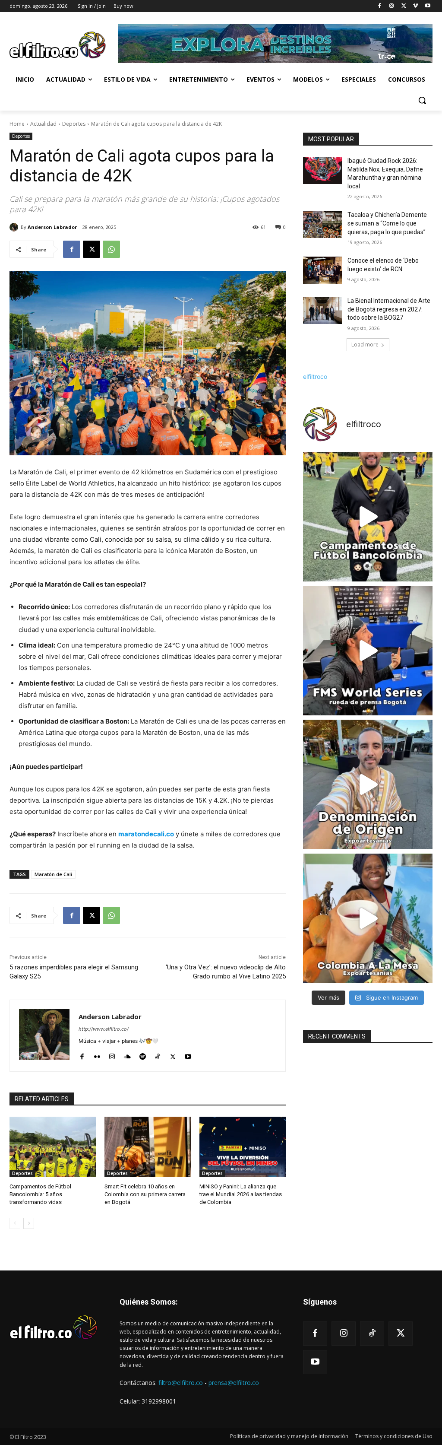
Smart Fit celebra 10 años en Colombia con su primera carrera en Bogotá (145, 1194)
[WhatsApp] (111, 249)
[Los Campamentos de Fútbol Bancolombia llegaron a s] (368, 516)
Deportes (73, 123)
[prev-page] (14, 1223)
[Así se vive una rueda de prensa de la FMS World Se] (368, 650)
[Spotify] (142, 1054)
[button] (422, 100)
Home (17, 123)
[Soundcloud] (127, 1054)
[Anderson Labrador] (15, 227)
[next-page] (28, 1223)
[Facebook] (380, 6)
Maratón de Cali (53, 874)
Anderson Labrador (52, 227)
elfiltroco (315, 376)
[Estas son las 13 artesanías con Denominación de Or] (368, 784)
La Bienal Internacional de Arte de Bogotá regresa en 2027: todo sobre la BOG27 (388, 309)
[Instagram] (392, 6)
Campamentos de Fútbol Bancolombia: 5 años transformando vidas (40, 1194)
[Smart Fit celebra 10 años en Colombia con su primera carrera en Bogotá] (147, 1147)
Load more (365, 344)
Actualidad (43, 123)
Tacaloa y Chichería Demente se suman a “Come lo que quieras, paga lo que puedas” (387, 223)
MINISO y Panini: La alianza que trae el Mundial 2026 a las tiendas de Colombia (240, 1194)
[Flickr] (97, 1054)
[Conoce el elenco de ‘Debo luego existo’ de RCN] (322, 270)
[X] (404, 6)
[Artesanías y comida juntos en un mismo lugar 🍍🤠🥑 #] (368, 918)
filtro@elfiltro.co (180, 1382)
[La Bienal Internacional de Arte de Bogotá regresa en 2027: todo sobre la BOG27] (322, 310)
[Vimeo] (415, 6)
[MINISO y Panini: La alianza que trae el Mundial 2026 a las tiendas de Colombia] (242, 1147)
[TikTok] (158, 1054)
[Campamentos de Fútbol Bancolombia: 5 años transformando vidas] (52, 1147)
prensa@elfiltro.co (233, 1382)
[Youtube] (428, 6)
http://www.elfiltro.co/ (104, 1029)
